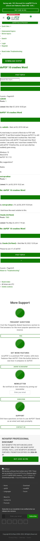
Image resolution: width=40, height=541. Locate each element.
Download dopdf (13, 61)
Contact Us (7, 500)
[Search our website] (37, 17)
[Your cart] (29, 17)
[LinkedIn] (15, 522)
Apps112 (32, 475)
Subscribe (33, 516)
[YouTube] (20, 522)
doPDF (6, 488)
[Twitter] (9, 522)
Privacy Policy (13, 537)
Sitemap (22, 537)
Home (6, 485)
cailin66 (3, 99)
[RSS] (26, 522)
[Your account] (34, 17)
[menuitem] (8, 31)
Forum (25, 491)
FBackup (24, 473)
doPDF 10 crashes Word (14, 67)
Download (26, 485)
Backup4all (16, 473)
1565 (7, 217)
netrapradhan (5, 177)
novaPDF (5, 475)
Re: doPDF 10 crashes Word (12, 190)
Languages (7, 491)
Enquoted (18, 477)
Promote (6, 503)
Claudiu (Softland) (7, 215)
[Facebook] (4, 522)
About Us (7, 497)
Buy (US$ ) (20, 10)
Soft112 (26, 475)
